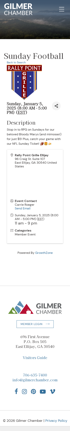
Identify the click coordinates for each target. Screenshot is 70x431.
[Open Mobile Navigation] (61, 9)
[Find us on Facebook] (16, 391)
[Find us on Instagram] (24, 391)
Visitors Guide (35, 357)
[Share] (56, 105)
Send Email (23, 208)
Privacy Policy (56, 420)
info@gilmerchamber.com (35, 379)
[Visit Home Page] (18, 9)
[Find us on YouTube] (43, 391)
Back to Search (16, 62)
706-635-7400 (35, 374)
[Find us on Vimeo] (52, 391)
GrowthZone (44, 253)
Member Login (32, 324)
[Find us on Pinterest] (33, 391)
